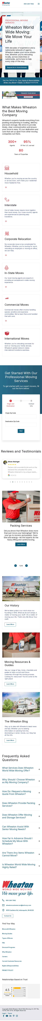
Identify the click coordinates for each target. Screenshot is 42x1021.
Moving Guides (7, 933)
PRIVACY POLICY (7, 970)
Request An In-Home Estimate (17, 67)
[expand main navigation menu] (38, 3)
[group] (21, 404)
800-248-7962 (29, 4)
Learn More (21, 544)
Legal (4, 1013)
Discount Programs (8, 947)
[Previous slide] (15, 566)
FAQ (3, 943)
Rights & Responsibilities (10, 966)
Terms (10, 1013)
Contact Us (7, 916)
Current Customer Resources (12, 961)
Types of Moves (7, 938)
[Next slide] (26, 566)
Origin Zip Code (10, 413)
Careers (4, 956)
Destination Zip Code (12, 421)
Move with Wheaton (8, 929)
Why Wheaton (7, 952)
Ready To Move (24, 82)
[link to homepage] (6, 4)
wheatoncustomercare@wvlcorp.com (18, 905)
